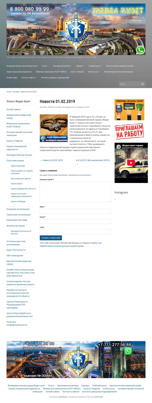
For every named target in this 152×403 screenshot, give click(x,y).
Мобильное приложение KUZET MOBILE (51, 72)
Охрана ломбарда (18, 201)
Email (43, 217)
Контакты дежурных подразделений (55, 77)
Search (142, 84)
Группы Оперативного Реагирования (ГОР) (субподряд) (17, 304)
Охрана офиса (16, 183)
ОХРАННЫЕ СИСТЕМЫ (17, 220)
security (16, 92)
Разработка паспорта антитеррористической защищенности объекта (18, 293)
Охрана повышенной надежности (19, 72)
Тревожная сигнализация (18, 214)
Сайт (42, 227)
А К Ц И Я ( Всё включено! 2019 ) (93, 162)
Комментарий (47, 179)
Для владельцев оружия (20, 178)
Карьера (79, 66)
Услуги (44, 66)
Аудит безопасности (16, 250)
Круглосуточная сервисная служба (119, 66)
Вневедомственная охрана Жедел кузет (22, 66)
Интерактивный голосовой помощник (118, 72)
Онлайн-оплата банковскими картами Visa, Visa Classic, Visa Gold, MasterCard (20, 272)
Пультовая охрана (15, 160)
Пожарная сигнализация (18, 209)
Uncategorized (67, 107)
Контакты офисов (28, 77)
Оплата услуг (93, 72)
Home (9, 92)
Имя (42, 207)
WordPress (63, 397)
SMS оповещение (15, 255)
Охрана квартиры (18, 166)
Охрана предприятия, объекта (23, 189)
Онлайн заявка (12, 77)
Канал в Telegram (77, 72)
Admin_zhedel (47, 107)
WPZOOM (99, 397)
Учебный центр (94, 66)
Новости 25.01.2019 (51, 160)
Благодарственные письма (19, 155)
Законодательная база (61, 66)
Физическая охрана (16, 225)
